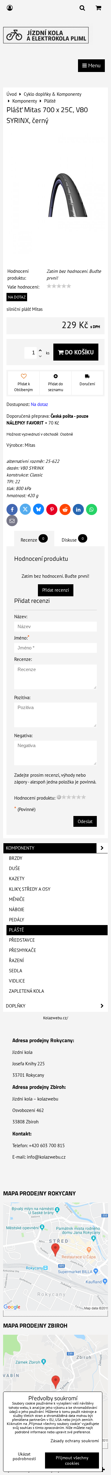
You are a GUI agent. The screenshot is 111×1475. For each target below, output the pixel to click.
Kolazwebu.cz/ (55, 1018)
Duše (14, 868)
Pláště (16, 930)
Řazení (16, 960)
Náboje (16, 909)
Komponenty (20, 848)
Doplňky (15, 1006)
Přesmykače (22, 950)
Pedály (16, 920)
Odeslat (85, 821)
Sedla (15, 971)
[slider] (59, 286)
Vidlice (17, 981)
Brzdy (15, 858)
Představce (22, 940)
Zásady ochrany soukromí (75, 1440)
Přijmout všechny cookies (72, 1460)
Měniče (17, 899)
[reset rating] (58, 797)
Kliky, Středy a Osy (29, 889)
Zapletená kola (26, 991)
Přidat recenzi (55, 590)
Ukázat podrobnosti (24, 1456)
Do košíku (79, 352)
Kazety (16, 878)
